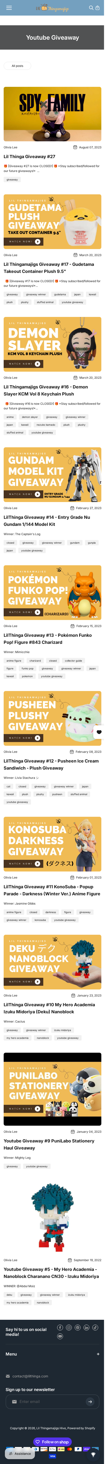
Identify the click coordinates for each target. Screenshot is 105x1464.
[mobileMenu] (9, 7)
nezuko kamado (46, 424)
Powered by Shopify (80, 1428)
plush (10, 302)
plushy (25, 302)
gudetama (60, 294)
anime (10, 416)
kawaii (92, 294)
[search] (91, 7)
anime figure (14, 660)
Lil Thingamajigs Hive (50, 1428)
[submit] (87, 1402)
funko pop (27, 668)
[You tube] (60, 1336)
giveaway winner (36, 294)
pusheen (57, 794)
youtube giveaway (72, 302)
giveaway (12, 179)
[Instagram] (69, 1327)
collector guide (73, 660)
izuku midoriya (62, 1030)
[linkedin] (86, 1327)
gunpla (92, 542)
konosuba (40, 919)
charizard (35, 660)
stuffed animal (45, 302)
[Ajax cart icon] (97, 7)
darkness (50, 912)
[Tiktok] (95, 1327)
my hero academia (18, 1037)
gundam (75, 542)
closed (10, 542)
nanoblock (43, 1037)
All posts (17, 66)
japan (77, 294)
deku (9, 1294)
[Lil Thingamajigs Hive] (52, 7)
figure (10, 668)
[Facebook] (60, 1327)
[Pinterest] (78, 1327)
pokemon (27, 676)
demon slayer (30, 416)
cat (8, 786)
